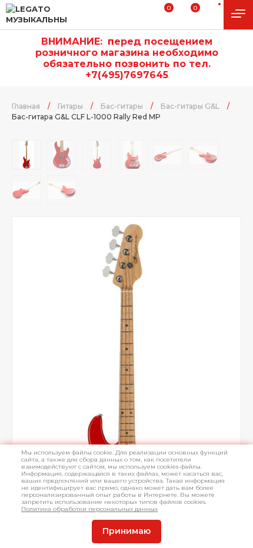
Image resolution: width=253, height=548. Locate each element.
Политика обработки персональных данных (89, 509)
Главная (26, 106)
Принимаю (126, 531)
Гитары (70, 106)
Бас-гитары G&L (190, 106)
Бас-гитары (122, 106)
